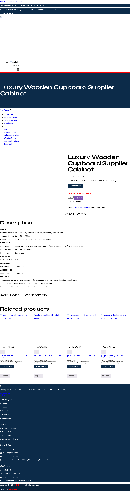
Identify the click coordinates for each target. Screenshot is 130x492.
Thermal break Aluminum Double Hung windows (13, 356)
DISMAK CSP (13, 489)
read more (66, 389)
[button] (74, 201)
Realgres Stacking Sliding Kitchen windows (47, 356)
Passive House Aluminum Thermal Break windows (81, 356)
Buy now (78, 198)
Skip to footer (18, 1)
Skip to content (6, 1)
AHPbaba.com (19, 485)
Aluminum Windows (82, 207)
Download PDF (75, 185)
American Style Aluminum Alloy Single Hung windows (113, 356)
